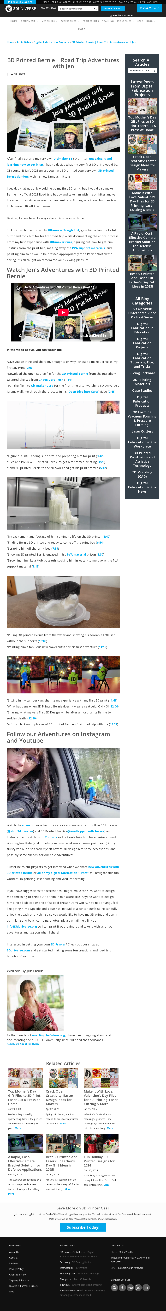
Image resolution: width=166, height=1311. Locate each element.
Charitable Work (17, 1274)
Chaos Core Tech (51, 380)
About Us (14, 1252)
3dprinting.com (68, 1273)
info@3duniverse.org (22, 926)
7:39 (55, 548)
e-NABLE (65, 1284)
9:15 (35, 566)
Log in (111, 15)
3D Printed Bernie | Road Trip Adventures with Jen (104, 42)
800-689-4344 (48, 8)
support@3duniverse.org (130, 1267)
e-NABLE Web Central (71, 1290)
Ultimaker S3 (62, 158)
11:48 (112, 700)
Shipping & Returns (19, 1280)
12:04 (114, 706)
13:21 (113, 724)
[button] (95, 8)
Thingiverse (66, 1279)
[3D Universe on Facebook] (122, 1287)
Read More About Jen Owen (23, 1043)
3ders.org (65, 1262)
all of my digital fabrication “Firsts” (63, 873)
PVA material (76, 554)
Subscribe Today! (83, 1227)
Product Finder (112, 8)
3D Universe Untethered (72, 1252)
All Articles (24, 42)
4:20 (101, 462)
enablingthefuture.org (48, 1035)
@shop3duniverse (20, 831)
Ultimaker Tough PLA (63, 230)
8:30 (100, 554)
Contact (13, 1257)
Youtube (51, 837)
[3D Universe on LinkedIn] (146, 1287)
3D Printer (58, 944)
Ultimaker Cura (61, 242)
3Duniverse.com (18, 950)
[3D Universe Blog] (114, 1287)
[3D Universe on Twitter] (138, 1287)
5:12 (103, 468)
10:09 (42, 641)
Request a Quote (21, 2)
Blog (11, 1291)
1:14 (68, 380)
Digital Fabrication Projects (51, 42)
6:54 (100, 542)
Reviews (13, 1263)
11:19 (102, 647)
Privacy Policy (16, 1268)
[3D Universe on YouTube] (130, 1287)
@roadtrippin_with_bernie (85, 831)
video (26, 825)
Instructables (66, 1267)
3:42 (100, 456)
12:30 (32, 718)
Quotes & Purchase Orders (23, 1285)
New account (126, 15)
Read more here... (150, 2)
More (18, 1128)
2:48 (111, 391)
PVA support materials (88, 248)
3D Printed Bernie (75, 374)
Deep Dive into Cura (83, 391)
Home (10, 42)
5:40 (106, 536)
